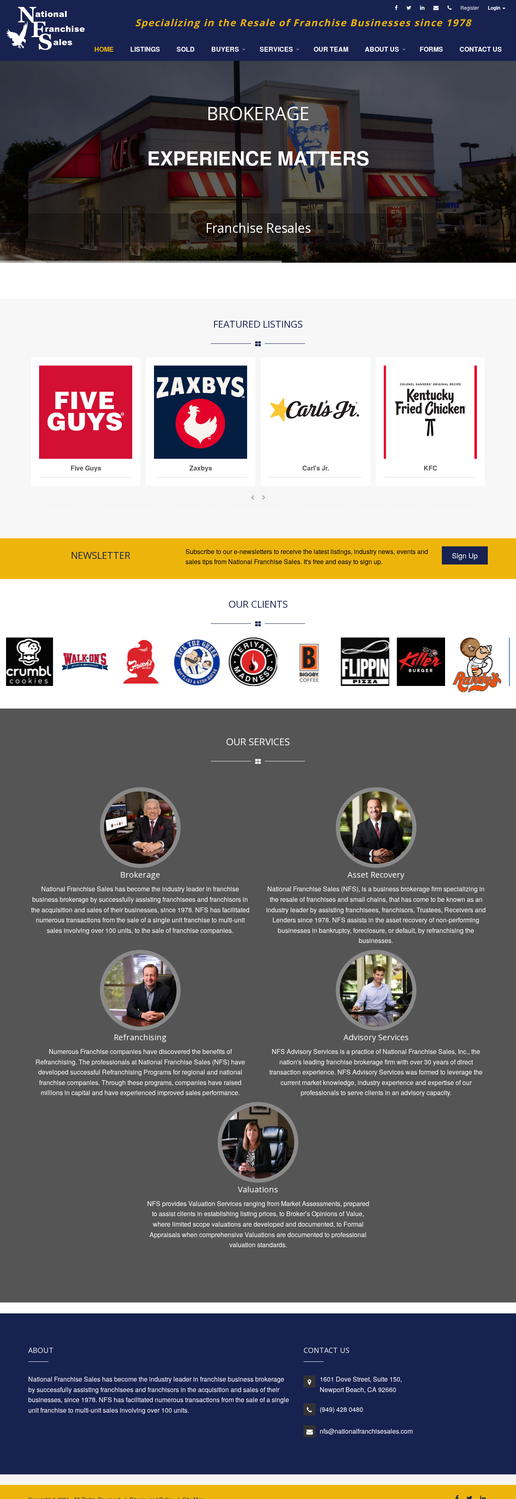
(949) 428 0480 (341, 1409)
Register (469, 7)
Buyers (225, 49)
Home (104, 49)
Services (276, 49)
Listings (145, 49)
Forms (431, 49)
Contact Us (481, 49)
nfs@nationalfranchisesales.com (366, 1431)
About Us (382, 49)
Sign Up (465, 555)
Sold (186, 49)
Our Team (331, 49)
